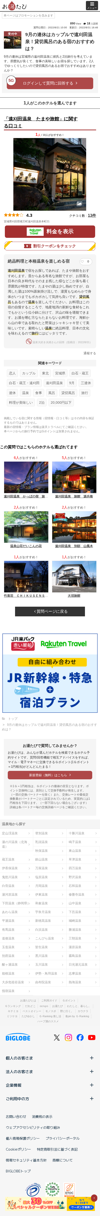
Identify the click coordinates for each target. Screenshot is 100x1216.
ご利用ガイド (49, 1000)
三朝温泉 (75, 938)
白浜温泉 (41, 929)
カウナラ (83, 1011)
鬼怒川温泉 (10, 877)
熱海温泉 (75, 982)
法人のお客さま (19, 1071)
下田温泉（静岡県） (16, 903)
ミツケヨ (12, 1016)
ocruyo (44, 1006)
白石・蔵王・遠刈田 (24, 383)
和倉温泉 (41, 903)
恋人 (12, 373)
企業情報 (13, 1085)
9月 (72, 383)
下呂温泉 (75, 912)
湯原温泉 (75, 947)
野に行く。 (67, 1011)
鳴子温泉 (75, 842)
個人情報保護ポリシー (23, 1138)
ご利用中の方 (17, 1098)
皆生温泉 (41, 947)
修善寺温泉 (76, 894)
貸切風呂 (68, 393)
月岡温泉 (41, 886)
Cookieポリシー (18, 1149)
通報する (89, 353)
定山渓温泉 (10, 833)
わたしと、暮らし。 (79, 1006)
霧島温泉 (75, 956)
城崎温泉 (75, 920)
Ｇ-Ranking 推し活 (50, 1016)
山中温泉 (75, 903)
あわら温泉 (10, 912)
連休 (12, 393)
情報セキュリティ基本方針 (26, 1160)
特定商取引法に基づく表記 (57, 1149)
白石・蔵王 (80, 373)
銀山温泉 (41, 859)
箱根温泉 (8, 973)
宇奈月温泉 (43, 912)
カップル (29, 373)
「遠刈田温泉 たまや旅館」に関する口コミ (41, 122)
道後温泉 (8, 938)
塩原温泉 (41, 877)
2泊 (41, 402)
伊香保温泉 (10, 868)
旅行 (84, 393)
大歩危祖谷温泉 (13, 982)
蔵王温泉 (8, 859)
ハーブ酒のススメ (48, 1021)
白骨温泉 (8, 886)
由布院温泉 (43, 982)
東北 (45, 373)
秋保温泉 (41, 850)
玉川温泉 (41, 964)
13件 (92, 215)
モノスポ (50, 1011)
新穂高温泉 (43, 920)
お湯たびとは (28, 1000)
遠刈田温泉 (54, 383)
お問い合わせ (16, 1116)
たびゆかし (28, 1016)
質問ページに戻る (52, 611)
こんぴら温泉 (44, 938)
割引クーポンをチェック (54, 246)
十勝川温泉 (76, 833)
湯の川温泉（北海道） (14, 844)
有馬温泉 (8, 929)
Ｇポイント (69, 1000)
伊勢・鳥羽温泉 (46, 973)
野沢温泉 (75, 877)
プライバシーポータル (63, 1138)
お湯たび (57, 1006)
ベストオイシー (32, 1011)
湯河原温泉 (10, 894)
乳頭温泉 (41, 842)
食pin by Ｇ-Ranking (77, 1016)
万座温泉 (41, 868)
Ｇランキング (13, 1006)
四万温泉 (75, 868)
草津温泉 (75, 859)
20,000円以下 (61, 402)
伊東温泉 (41, 894)
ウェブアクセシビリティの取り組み (33, 1127)
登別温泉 (41, 833)
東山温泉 (75, 850)
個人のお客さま (19, 1058)
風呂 (51, 393)
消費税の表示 (42, 1116)
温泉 (25, 393)
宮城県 (60, 373)
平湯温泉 (8, 920)
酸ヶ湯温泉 (10, 964)
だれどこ (30, 1006)
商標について (62, 1160)
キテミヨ (13, 1011)
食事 (38, 393)
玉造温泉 (8, 947)
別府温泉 (8, 956)
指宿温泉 (8, 991)
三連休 (86, 383)
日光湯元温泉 (78, 964)
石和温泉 (75, 886)
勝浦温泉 (75, 929)
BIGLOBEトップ (18, 1171)
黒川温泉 (41, 956)
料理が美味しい (21, 402)
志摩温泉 (75, 973)
